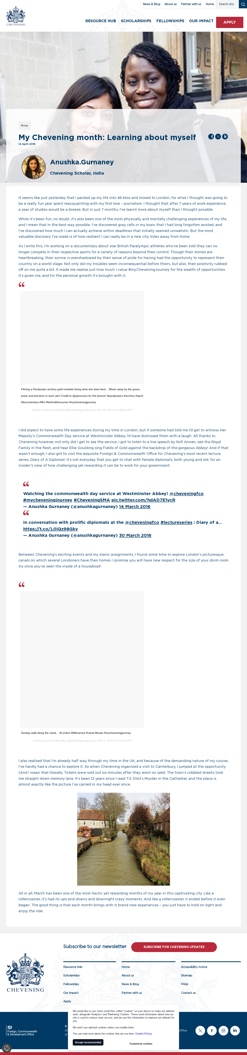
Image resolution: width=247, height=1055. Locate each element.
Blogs (24, 125)
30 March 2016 (135, 535)
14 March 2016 (135, 507)
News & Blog (151, 4)
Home (210, 4)
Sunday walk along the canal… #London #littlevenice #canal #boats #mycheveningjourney (76, 732)
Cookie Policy (143, 1033)
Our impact (201, 21)
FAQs (184, 984)
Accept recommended (88, 1042)
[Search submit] (243, 4)
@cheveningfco (186, 494)
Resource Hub (100, 21)
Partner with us (191, 4)
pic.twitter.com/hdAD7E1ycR (143, 500)
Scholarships (136, 21)
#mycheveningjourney (47, 500)
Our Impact (71, 992)
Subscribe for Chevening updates (174, 947)
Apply (229, 22)
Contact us (188, 992)
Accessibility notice (194, 967)
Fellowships (170, 21)
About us (170, 4)
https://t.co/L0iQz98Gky (50, 529)
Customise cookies (140, 1043)
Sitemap (186, 975)
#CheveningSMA (92, 500)
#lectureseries (176, 522)
